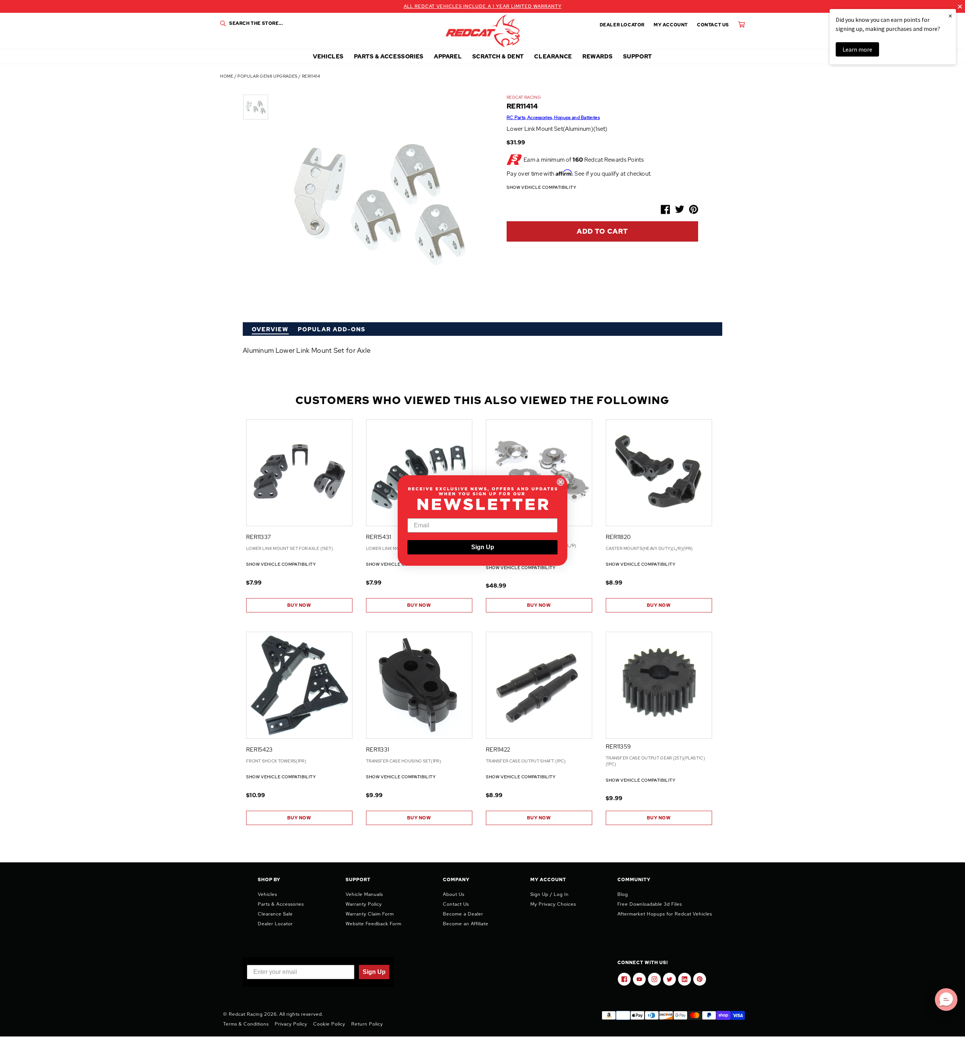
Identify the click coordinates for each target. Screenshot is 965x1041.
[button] (946, 999)
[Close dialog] (560, 482)
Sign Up (482, 547)
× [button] (950, 15)
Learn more (857, 49)
